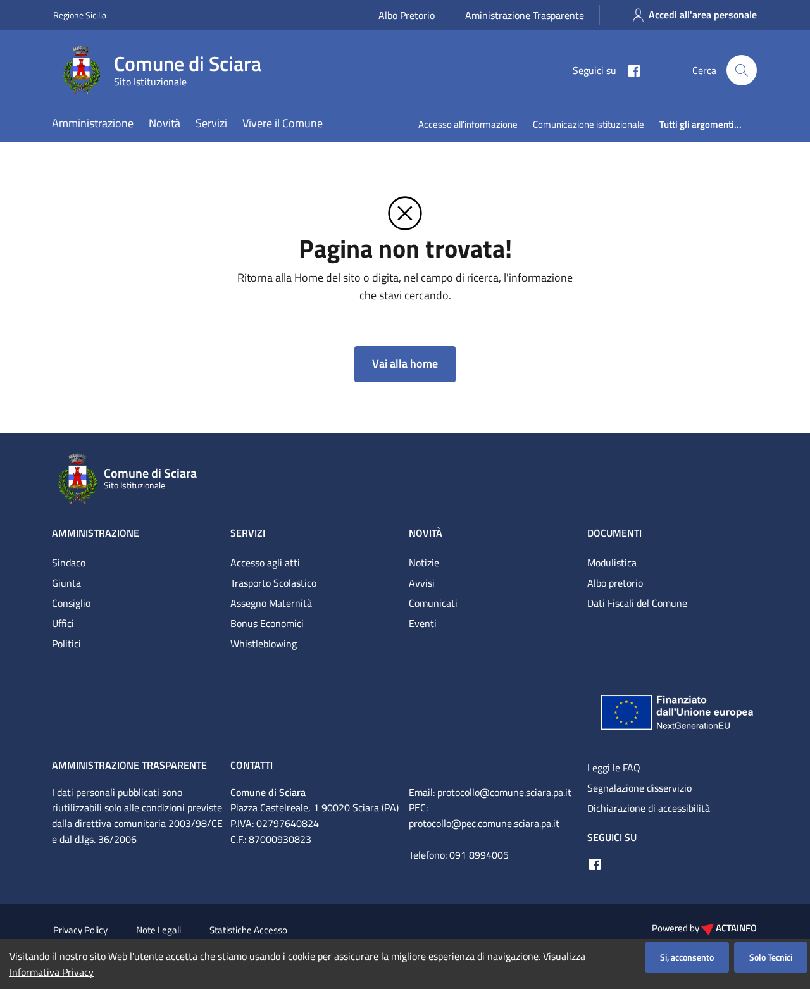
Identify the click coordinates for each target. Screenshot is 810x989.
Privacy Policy (80, 930)
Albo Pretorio (406, 15)
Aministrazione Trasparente (524, 15)
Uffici (63, 623)
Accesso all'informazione (468, 124)
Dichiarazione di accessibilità (648, 808)
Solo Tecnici (770, 957)
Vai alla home (405, 363)
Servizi (211, 123)
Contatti (251, 765)
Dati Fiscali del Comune (637, 603)
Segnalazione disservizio (639, 787)
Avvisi (422, 582)
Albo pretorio (615, 582)
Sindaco (68, 562)
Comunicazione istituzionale (588, 124)
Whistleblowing (263, 643)
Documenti (614, 532)
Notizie (424, 562)
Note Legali (158, 930)
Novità (164, 123)
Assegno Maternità (271, 603)
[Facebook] (629, 69)
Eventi (423, 623)
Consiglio (71, 603)
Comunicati (433, 603)
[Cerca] (741, 70)
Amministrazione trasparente (129, 765)
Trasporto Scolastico (273, 582)
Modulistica (612, 562)
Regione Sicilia (79, 15)
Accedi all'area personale (703, 14)
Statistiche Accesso (248, 930)
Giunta (66, 582)
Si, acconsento (687, 957)
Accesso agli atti (265, 562)
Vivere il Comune (282, 123)
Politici (66, 643)
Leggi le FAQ (613, 767)
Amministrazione (93, 123)
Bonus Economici (267, 623)
